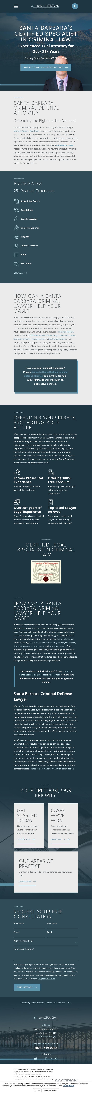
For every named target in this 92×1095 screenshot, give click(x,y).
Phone (17, 932)
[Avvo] (40, 1058)
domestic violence (22, 339)
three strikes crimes (43, 335)
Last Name (52, 923)
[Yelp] (56, 1058)
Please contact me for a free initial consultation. (52, 768)
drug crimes (58, 335)
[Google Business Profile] (35, 1058)
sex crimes (70, 335)
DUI (31, 335)
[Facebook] (46, 1058)
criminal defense (66, 331)
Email (49, 932)
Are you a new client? (23, 941)
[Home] (45, 6)
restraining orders (57, 339)
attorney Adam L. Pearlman (26, 130)
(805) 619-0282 (46, 1048)
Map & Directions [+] (46, 1036)
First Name (19, 923)
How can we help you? (24, 949)
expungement (38, 339)
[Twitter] (51, 1058)
